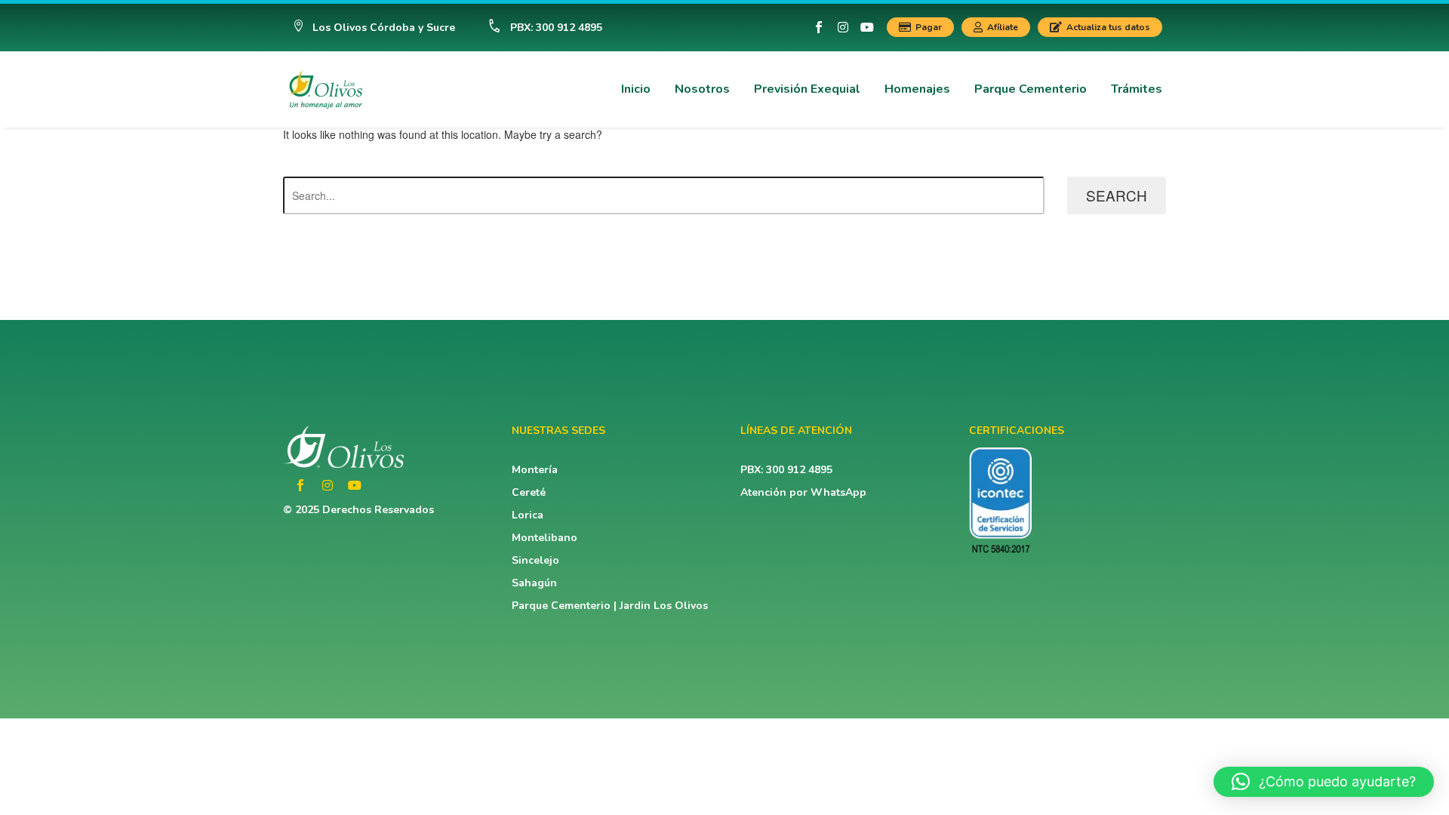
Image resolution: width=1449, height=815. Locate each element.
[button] (374, 28)
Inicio (636, 89)
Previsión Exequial (807, 89)
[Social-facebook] (819, 27)
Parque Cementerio (1030, 89)
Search (1116, 195)
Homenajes (917, 89)
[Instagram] (843, 27)
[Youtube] (867, 27)
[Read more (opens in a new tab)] (538, 27)
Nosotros (702, 89)
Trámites (1136, 89)
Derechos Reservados (378, 510)
